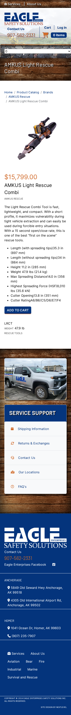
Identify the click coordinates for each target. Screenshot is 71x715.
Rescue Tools (13, 333)
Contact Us (15, 29)
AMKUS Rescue (19, 96)
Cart (47, 27)
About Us (34, 4)
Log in (62, 27)
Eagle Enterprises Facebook (25, 564)
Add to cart (18, 310)
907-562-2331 (21, 35)
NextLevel (61, 707)
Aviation (13, 661)
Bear (29, 661)
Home (8, 92)
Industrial (14, 669)
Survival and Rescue (22, 677)
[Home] (25, 15)
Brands (48, 92)
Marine (32, 669)
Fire (41, 661)
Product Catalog (28, 92)
